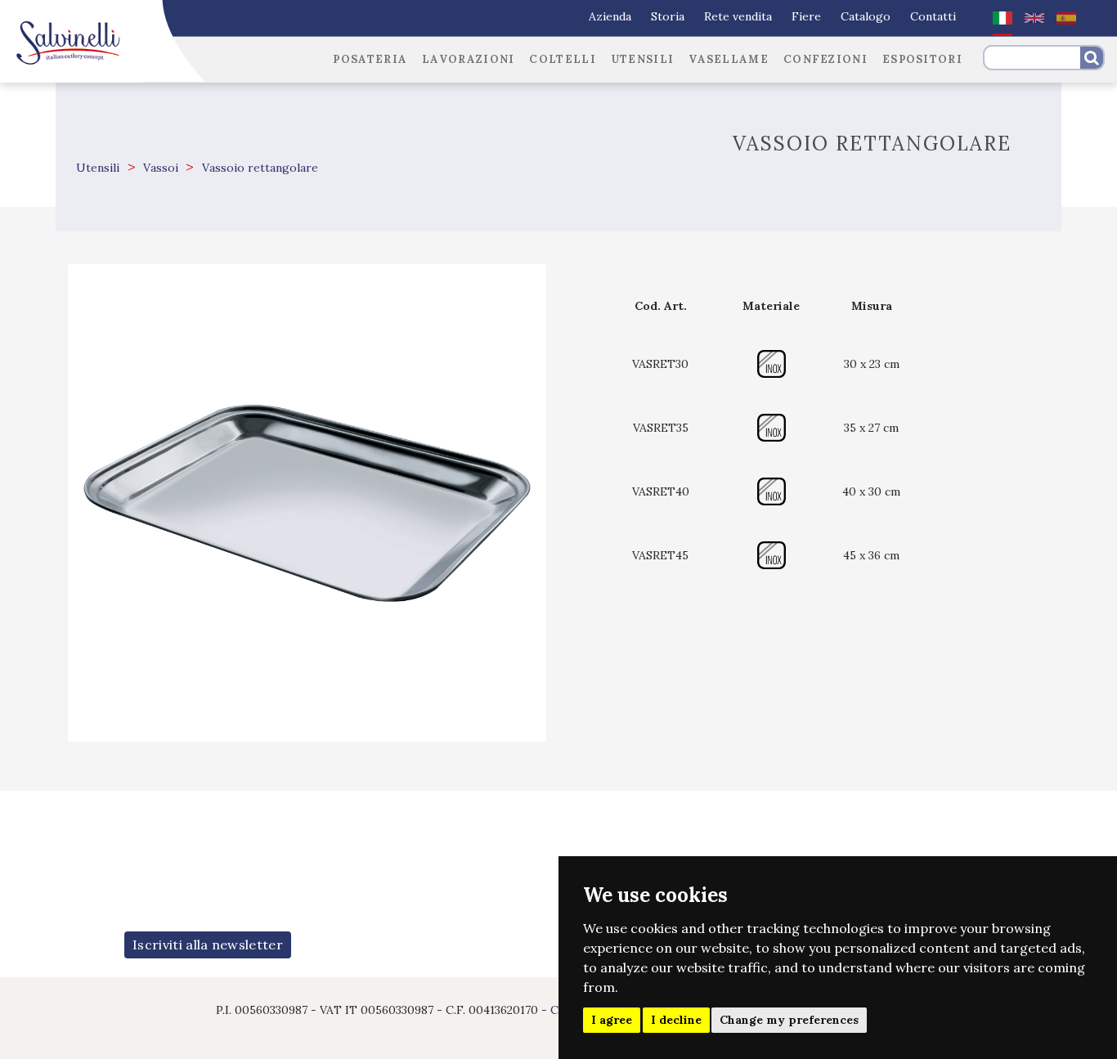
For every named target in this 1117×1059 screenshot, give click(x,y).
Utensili (642, 59)
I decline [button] (676, 1019)
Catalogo (865, 16)
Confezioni (825, 59)
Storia (667, 16)
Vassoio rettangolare (258, 167)
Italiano (1002, 18)
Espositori (922, 59)
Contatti (933, 16)
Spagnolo (1066, 18)
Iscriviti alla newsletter (207, 944)
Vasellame (729, 59)
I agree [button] (611, 1019)
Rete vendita (738, 16)
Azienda (610, 16)
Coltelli (562, 59)
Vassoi (159, 167)
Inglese (1034, 18)
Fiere (806, 16)
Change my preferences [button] (789, 1019)
